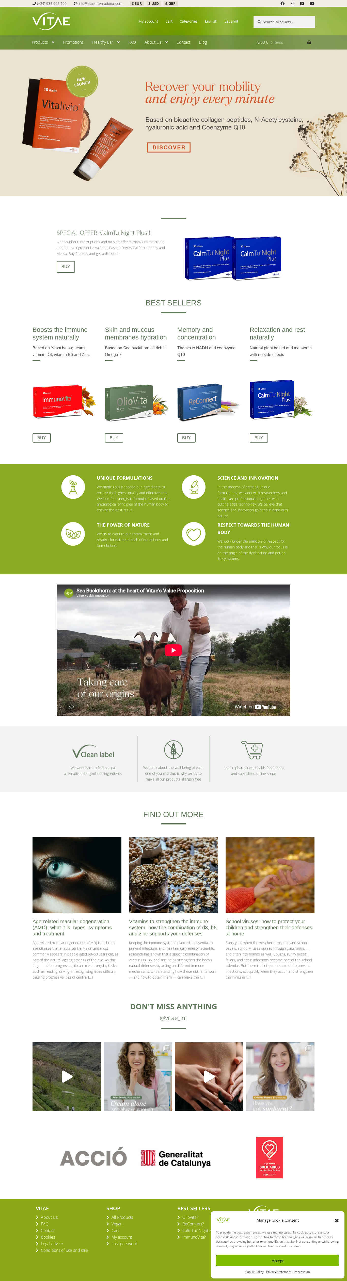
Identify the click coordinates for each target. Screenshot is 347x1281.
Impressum (302, 1272)
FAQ (132, 42)
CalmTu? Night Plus (199, 1230)
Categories (189, 21)
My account (148, 21)
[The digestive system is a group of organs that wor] (209, 1076)
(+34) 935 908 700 (52, 3)
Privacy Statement (278, 1272)
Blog (203, 42)
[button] (336, 1220)
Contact (183, 42)
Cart (168, 21)
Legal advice (52, 1243)
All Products (122, 1217)
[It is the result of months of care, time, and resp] (67, 1076)
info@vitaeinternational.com (100, 3)
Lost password (124, 1243)
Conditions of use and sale (64, 1250)
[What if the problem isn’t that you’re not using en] (138, 1076)
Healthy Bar (102, 42)
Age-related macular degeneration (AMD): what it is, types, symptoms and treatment (72, 927)
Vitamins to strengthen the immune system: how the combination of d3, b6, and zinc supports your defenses (173, 927)
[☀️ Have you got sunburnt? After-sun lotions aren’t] (280, 1076)
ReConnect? (193, 1224)
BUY (41, 438)
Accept (277, 1260)
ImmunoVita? (194, 1237)
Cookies (48, 1237)
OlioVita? (190, 1217)
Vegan (117, 1224)
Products (40, 42)
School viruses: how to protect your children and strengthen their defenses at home (269, 927)
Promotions (73, 42)
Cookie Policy (254, 1272)
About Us (153, 42)
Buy (65, 267)
